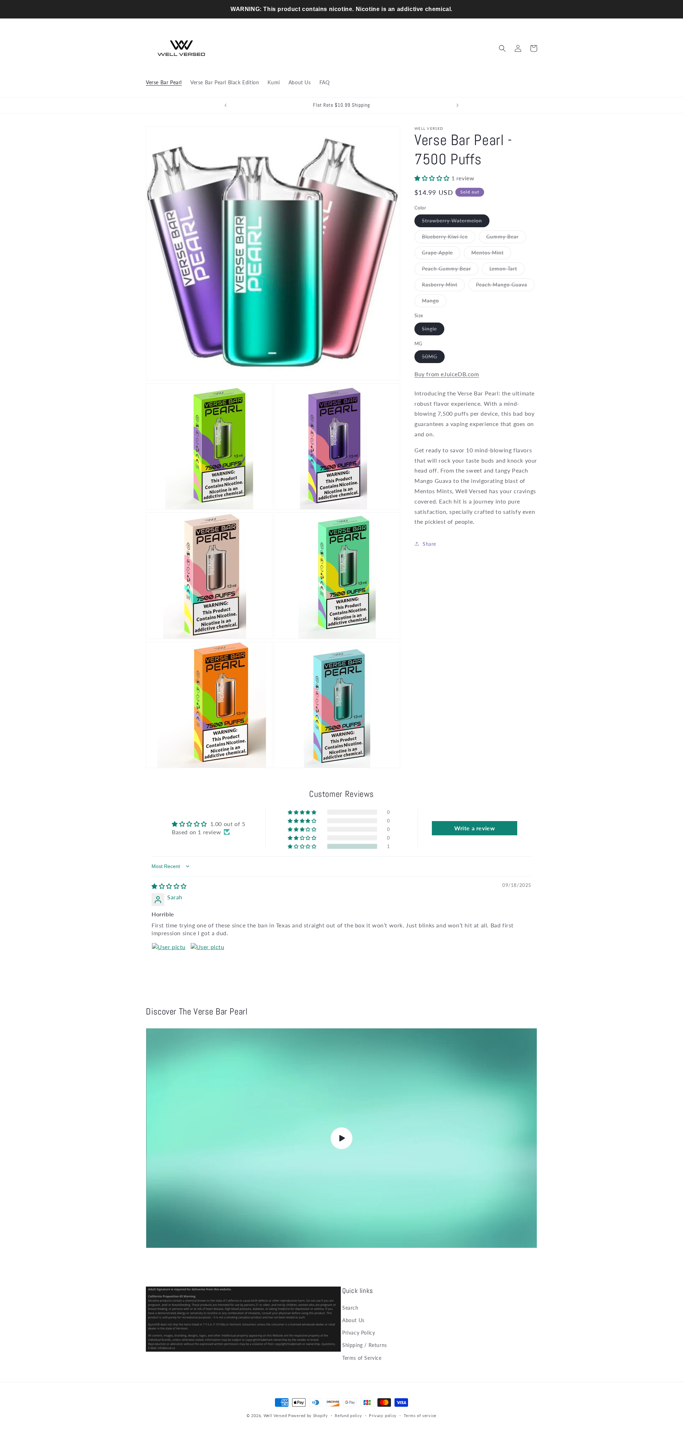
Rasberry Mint (443, 286)
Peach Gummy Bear (450, 270)
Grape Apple (441, 254)
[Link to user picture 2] (207, 960)
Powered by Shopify (308, 1415)
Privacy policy (383, 1415)
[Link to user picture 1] (169, 960)
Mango (434, 302)
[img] (169, 886)
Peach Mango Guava (505, 286)
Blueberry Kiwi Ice (448, 238)
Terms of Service (362, 1358)
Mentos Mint (491, 254)
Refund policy (348, 1415)
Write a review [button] (474, 828)
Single (433, 330)
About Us (353, 1320)
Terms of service (420, 1415)
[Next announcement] (457, 105)
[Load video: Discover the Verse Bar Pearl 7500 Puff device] (341, 1138)
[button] (502, 48)
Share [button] (429, 544)
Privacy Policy (358, 1333)
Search (350, 1308)
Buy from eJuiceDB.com (446, 374)
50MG (433, 358)
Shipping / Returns (364, 1345)
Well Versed (275, 1415)
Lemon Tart (507, 270)
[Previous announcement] (225, 105)
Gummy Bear (506, 238)
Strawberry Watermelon (455, 222)
